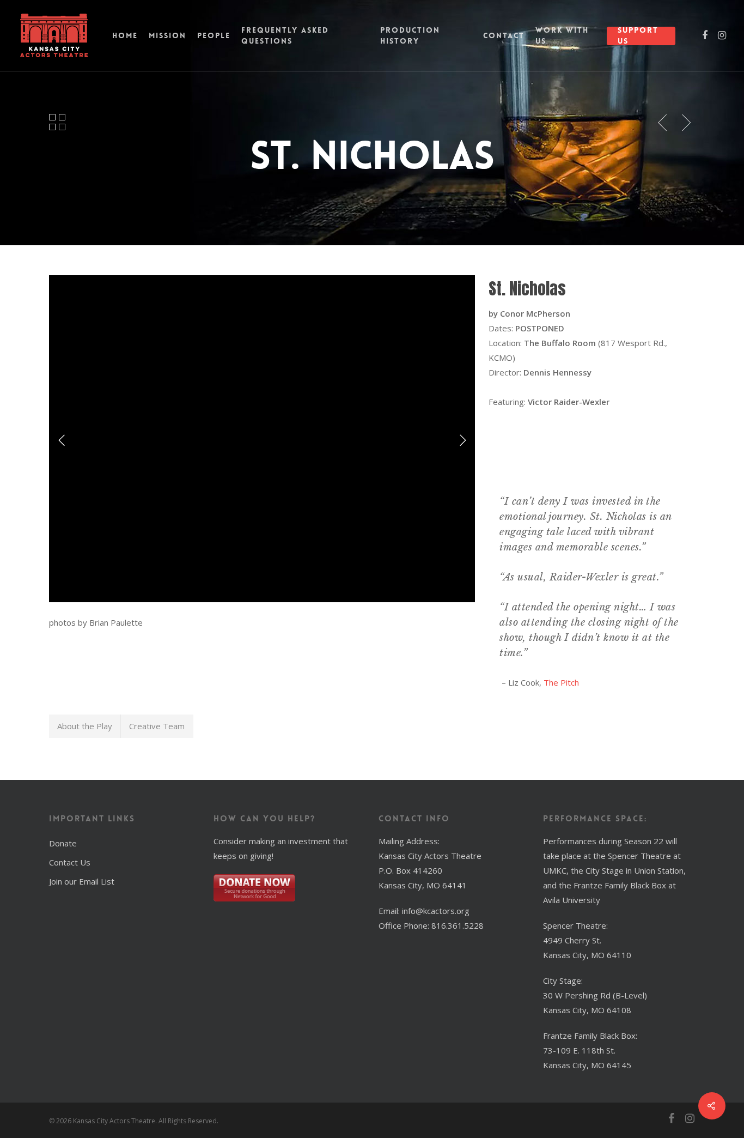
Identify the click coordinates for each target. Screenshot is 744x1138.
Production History (410, 35)
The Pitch (561, 682)
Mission (167, 35)
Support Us (638, 35)
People (213, 35)
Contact (504, 35)
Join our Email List (81, 881)
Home (125, 35)
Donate (63, 843)
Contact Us (69, 862)
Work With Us (562, 35)
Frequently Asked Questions (285, 35)
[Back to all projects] (57, 122)
